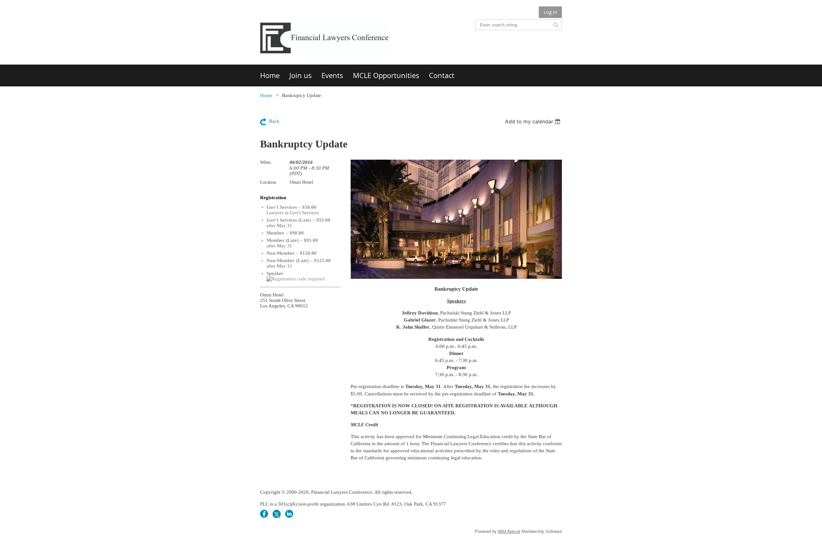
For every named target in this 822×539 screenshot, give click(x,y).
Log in (550, 12)
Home (266, 95)
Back (274, 121)
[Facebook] (264, 514)
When (265, 162)
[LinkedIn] (289, 514)
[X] (277, 514)
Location (268, 182)
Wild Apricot (509, 531)
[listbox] (533, 121)
